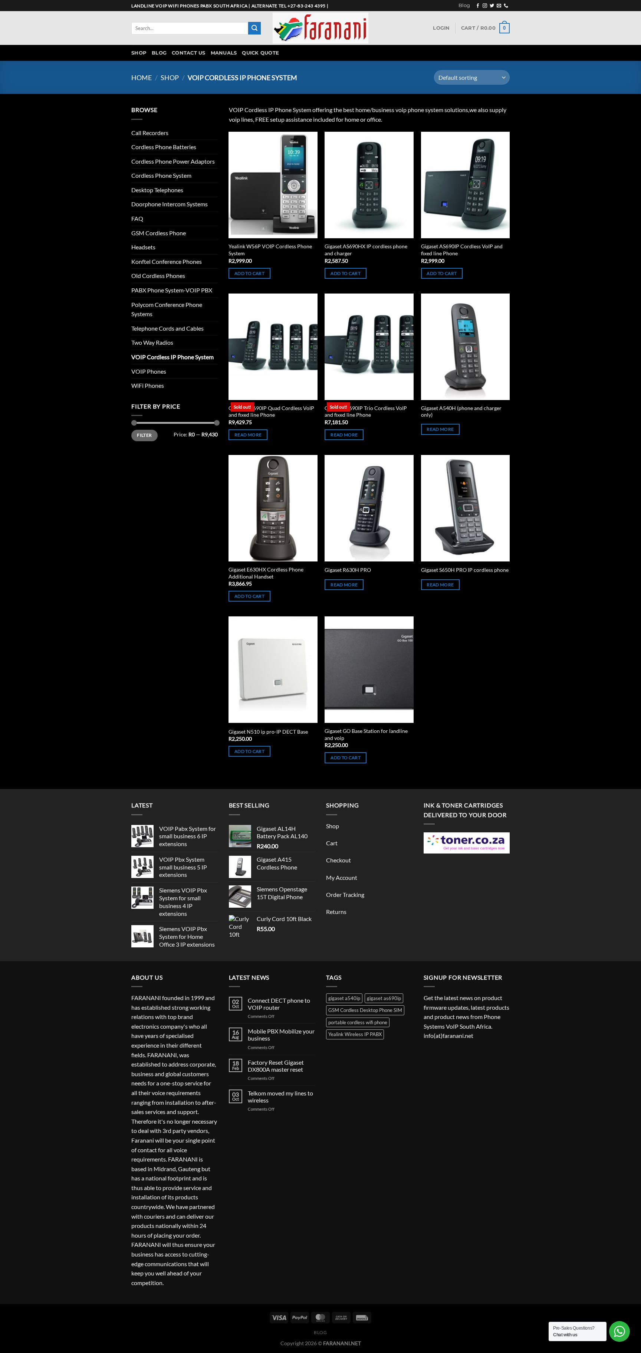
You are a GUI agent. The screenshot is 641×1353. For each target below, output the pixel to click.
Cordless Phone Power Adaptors (173, 161)
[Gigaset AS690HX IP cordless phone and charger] (369, 185)
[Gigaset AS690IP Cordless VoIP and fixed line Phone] (465, 185)
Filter (144, 435)
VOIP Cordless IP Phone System (172, 356)
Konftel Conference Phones (166, 261)
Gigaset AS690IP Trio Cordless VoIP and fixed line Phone (366, 411)
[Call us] (506, 6)
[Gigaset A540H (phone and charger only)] (465, 347)
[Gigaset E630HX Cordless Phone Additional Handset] (273, 508)
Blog (464, 5)
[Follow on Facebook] (478, 6)
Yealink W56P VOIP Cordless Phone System (270, 249)
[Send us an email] (499, 6)
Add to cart (249, 273)
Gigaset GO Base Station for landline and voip (366, 734)
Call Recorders (149, 132)
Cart (332, 842)
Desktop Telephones (157, 189)
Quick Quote (260, 53)
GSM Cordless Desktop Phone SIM (365, 1010)
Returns (336, 911)
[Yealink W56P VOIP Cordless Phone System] (273, 185)
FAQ (137, 218)
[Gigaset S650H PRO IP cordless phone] (465, 508)
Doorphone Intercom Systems (169, 203)
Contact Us (189, 53)
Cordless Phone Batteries (163, 146)
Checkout (338, 860)
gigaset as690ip (384, 998)
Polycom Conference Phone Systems (166, 309)
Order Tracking (345, 894)
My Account (341, 877)
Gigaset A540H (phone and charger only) (461, 411)
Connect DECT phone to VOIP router (279, 1004)
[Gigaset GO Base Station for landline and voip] (369, 669)
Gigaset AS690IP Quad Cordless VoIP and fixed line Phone (271, 411)
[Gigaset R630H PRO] (369, 508)
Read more (248, 434)
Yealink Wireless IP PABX (355, 1034)
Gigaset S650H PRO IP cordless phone (465, 570)
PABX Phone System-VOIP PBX (171, 290)
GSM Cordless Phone (158, 232)
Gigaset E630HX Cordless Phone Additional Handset (266, 573)
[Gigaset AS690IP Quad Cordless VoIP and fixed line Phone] (273, 347)
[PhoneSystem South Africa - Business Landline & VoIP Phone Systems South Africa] (320, 28)
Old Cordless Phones (158, 275)
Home (141, 77)
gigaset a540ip (344, 998)
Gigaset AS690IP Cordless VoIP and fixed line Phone (462, 249)
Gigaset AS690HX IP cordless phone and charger (366, 249)
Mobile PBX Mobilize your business (281, 1035)
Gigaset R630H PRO (348, 570)
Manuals (224, 53)
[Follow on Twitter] (492, 6)
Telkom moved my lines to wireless (280, 1097)
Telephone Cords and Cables (167, 328)
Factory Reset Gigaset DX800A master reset (276, 1066)
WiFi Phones (147, 385)
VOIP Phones (148, 371)
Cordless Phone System (161, 175)
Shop (139, 53)
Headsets (143, 246)
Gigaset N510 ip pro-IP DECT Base (268, 731)
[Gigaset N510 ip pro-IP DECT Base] (273, 669)
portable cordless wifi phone (357, 1022)
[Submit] (254, 28)
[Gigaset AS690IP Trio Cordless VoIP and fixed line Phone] (369, 347)
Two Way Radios (152, 342)
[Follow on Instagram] (485, 6)
